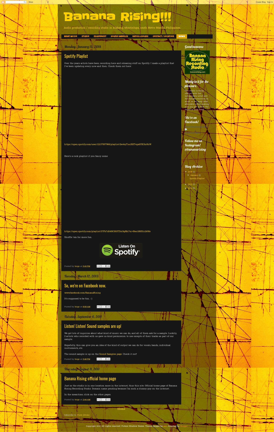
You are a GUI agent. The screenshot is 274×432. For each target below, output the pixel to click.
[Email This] (98, 266)
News (182, 36)
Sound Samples (119, 36)
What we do (70, 36)
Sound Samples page (110, 354)
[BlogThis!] (100, 266)
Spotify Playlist (76, 56)
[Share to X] (103, 266)
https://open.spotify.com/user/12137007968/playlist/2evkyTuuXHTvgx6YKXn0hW (107, 144)
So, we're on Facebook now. (85, 285)
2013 (190, 184)
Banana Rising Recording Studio (196, 127)
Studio (85, 36)
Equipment (100, 36)
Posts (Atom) (83, 415)
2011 (190, 188)
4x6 (165, 426)
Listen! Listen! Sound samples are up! (92, 326)
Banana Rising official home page (90, 378)
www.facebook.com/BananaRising (82, 293)
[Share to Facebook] (106, 266)
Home (121, 409)
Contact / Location (163, 36)
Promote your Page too (193, 133)
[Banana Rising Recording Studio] (186, 130)
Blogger (184, 426)
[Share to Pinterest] (108, 266)
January (194, 175)
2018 (190, 172)
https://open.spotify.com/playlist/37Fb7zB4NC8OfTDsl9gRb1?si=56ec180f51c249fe (107, 231)
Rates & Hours (140, 36)
